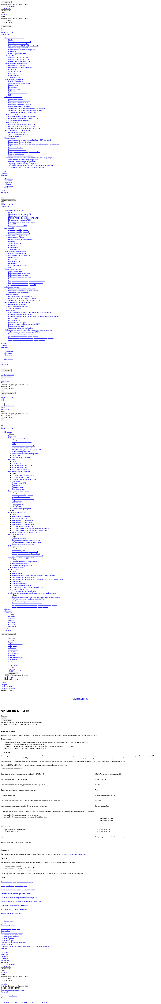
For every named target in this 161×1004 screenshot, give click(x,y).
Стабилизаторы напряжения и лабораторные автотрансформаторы (25, 946)
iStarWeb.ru (13, 996)
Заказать (4, 718)
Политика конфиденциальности (12, 990)
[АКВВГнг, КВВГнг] (80, 699)
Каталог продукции (8, 925)
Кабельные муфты (7, 941)
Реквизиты (8, 185)
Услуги (3, 923)
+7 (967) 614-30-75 (9, 6)
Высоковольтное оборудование (12, 933)
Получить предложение (8, 200)
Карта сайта (5, 992)
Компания (4, 948)
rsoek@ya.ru (5, 14)
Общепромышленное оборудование (13, 942)
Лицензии (8, 181)
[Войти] (1, 422)
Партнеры (8, 183)
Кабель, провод (6, 944)
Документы (8, 187)
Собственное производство (10, 929)
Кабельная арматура (8, 939)
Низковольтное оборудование (11, 935)
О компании (8, 179)
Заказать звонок (6, 10)
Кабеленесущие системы (10, 937)
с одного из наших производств (73, 854)
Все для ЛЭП (5, 931)
